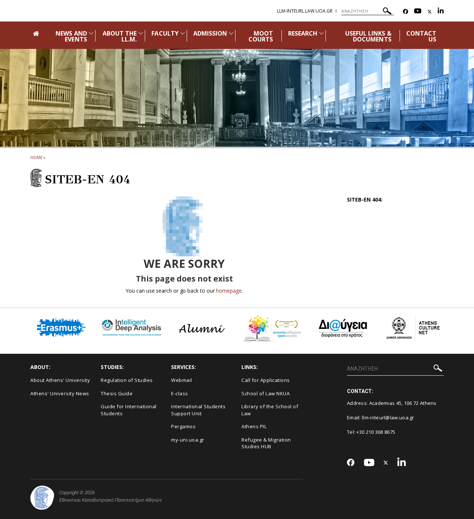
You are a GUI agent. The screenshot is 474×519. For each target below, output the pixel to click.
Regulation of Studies (127, 380)
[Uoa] (42, 498)
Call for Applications (265, 380)
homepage (228, 290)
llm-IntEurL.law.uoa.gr (305, 11)
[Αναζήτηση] (387, 12)
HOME (36, 157)
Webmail (181, 380)
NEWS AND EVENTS (71, 36)
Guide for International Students (129, 410)
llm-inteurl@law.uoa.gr (388, 417)
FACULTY (164, 33)
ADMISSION (210, 33)
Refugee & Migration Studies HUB (266, 443)
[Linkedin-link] (441, 12)
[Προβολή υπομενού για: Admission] (231, 33)
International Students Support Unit (198, 410)
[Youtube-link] (417, 12)
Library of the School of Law (269, 410)
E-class (179, 393)
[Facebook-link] (405, 12)
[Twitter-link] (429, 12)
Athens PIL (254, 426)
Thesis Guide (117, 393)
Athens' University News (59, 393)
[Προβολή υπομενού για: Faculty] (182, 33)
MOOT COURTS (260, 36)
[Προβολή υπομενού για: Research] (321, 33)
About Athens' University (60, 380)
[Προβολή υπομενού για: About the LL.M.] (141, 33)
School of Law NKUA (265, 393)
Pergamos (183, 426)
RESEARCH (302, 33)
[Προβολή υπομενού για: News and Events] (91, 33)
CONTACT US (421, 36)
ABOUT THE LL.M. (120, 36)
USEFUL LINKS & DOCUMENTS (368, 36)
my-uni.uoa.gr (187, 439)
